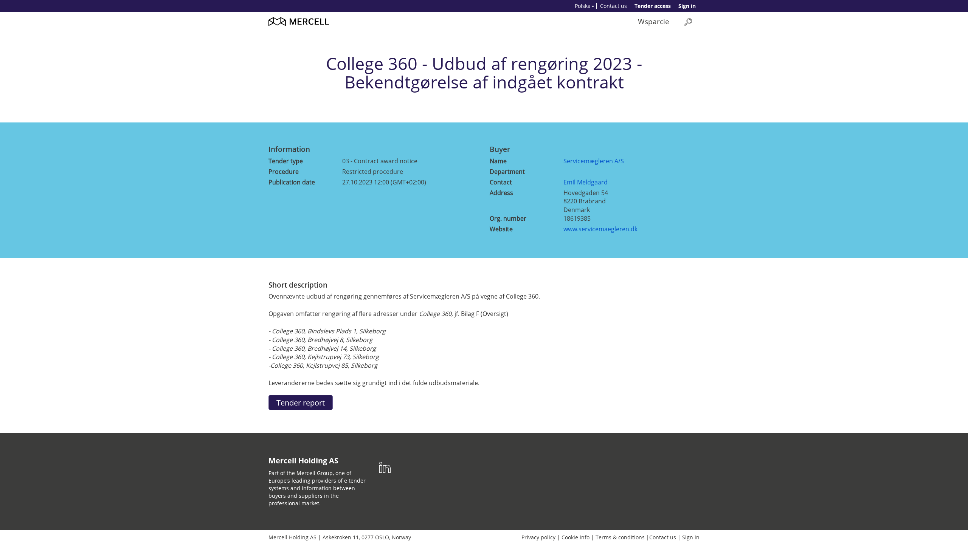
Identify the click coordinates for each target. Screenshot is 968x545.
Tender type (285, 161)
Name (498, 161)
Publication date (291, 182)
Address (501, 193)
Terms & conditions (620, 537)
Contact (501, 182)
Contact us (613, 5)
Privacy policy (538, 537)
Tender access (652, 5)
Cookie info (575, 537)
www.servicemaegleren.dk (600, 229)
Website (501, 229)
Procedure (283, 171)
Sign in (687, 5)
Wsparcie (653, 21)
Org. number (508, 218)
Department (507, 171)
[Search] (688, 21)
